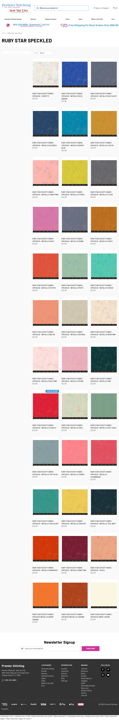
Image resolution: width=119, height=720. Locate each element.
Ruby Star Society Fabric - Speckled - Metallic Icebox (102, 286)
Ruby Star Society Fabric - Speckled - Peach (101, 569)
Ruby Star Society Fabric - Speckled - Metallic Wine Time (73, 569)
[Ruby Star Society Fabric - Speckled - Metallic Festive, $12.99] (46, 266)
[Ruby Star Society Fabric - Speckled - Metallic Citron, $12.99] (75, 173)
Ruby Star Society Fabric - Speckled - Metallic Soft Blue (45, 473)
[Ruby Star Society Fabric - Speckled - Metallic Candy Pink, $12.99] (46, 173)
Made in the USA (97, 19)
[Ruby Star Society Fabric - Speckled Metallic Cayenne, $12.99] (75, 595)
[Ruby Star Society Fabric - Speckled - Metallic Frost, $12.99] (75, 266)
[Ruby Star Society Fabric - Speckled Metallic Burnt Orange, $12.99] (46, 595)
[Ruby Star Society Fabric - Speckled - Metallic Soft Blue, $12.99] (46, 453)
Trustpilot (4, 709)
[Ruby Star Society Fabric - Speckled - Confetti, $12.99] (46, 75)
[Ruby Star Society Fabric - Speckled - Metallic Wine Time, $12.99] (75, 549)
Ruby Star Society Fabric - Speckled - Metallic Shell (72, 426)
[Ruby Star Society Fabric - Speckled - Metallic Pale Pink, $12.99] (46, 360)
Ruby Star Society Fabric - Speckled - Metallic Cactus (102, 144)
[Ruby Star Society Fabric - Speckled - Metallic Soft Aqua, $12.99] (104, 406)
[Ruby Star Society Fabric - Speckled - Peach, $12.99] (104, 549)
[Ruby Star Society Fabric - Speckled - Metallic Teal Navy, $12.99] (104, 502)
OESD (83, 683)
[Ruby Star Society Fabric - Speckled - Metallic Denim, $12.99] (75, 220)
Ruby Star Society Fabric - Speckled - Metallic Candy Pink (45, 193)
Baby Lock (85, 688)
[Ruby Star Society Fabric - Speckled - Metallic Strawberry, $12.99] (104, 453)
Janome (84, 669)
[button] (30, 25)
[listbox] (47, 53)
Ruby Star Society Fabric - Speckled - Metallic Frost (72, 286)
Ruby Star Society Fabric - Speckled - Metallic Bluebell (44, 144)
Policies (64, 674)
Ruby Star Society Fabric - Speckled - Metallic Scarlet (44, 426)
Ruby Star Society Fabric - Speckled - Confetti (43, 95)
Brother (84, 676)
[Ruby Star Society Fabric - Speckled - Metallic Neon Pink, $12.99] (104, 313)
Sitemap (64, 681)
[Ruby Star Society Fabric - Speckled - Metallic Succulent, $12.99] (46, 502)
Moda (83, 674)
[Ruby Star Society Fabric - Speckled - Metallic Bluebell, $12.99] (46, 124)
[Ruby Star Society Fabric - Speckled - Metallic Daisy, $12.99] (46, 220)
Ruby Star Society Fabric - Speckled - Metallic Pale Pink (44, 380)
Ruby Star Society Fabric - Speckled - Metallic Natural (73, 333)
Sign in (98, 8)
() (116, 8)
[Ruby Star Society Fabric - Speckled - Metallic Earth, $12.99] (104, 220)
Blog (62, 678)
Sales (80, 19)
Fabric (67, 19)
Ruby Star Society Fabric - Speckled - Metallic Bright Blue (72, 145)
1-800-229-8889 (10, 680)
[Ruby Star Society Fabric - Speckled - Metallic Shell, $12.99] (75, 406)
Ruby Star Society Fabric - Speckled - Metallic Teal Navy (103, 522)
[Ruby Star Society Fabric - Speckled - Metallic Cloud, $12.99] (104, 173)
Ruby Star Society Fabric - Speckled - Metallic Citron (72, 193)
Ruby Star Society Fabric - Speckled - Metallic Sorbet (73, 473)
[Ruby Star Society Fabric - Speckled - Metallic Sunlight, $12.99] (75, 502)
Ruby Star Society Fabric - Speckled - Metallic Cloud (102, 193)
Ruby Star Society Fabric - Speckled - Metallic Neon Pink (103, 333)
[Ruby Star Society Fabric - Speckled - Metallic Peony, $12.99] (75, 360)
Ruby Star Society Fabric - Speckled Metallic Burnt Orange (43, 617)
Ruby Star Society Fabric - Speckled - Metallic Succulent (45, 522)
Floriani (83, 693)
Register (106, 8)
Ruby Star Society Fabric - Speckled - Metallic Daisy (43, 240)
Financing (64, 671)
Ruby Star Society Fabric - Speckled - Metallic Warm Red (45, 569)
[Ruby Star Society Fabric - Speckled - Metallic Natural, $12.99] (75, 313)
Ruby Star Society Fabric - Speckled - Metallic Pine (101, 380)
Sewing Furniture (50, 19)
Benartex (84, 671)
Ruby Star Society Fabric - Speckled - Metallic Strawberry (101, 474)
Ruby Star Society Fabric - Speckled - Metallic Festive (44, 286)
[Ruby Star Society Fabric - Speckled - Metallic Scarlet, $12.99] (46, 406)
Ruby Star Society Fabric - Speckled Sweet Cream (101, 615)
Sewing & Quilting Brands (13, 19)
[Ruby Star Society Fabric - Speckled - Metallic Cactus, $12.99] (104, 124)
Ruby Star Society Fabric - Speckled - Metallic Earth (101, 240)
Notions (33, 19)
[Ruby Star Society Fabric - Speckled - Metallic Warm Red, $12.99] (46, 549)
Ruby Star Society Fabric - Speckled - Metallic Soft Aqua (103, 426)
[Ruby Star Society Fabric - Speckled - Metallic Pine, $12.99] (104, 360)
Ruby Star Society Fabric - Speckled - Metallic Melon (43, 333)
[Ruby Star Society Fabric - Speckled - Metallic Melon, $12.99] (46, 313)
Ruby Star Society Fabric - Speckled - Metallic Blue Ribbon (72, 96)
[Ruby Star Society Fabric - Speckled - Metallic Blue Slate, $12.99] (104, 75)
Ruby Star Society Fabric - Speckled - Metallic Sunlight (73, 522)
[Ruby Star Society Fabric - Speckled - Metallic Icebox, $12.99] (104, 266)
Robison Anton (86, 691)
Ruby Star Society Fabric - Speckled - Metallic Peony (72, 380)
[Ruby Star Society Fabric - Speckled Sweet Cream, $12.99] (104, 595)
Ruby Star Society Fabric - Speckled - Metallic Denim (72, 240)
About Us (64, 676)
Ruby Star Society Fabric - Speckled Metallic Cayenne (72, 615)
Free (113, 19)
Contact (64, 669)
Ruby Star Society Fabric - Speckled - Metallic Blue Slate (104, 95)
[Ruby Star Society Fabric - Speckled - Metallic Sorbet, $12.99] (75, 453)
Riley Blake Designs (88, 686)
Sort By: (36, 53)
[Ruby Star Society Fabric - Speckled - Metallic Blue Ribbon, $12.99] (75, 75)
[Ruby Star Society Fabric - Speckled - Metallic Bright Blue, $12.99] (75, 124)
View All (84, 695)
